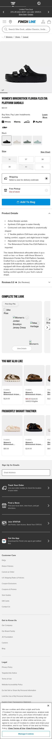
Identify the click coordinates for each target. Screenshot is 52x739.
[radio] (46, 178)
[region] (26, 721)
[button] (27, 317)
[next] (48, 12)
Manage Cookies (26, 734)
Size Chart (45, 152)
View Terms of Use (16, 728)
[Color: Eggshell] (17, 140)
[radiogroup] (26, 184)
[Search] (5, 29)
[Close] (48, 706)
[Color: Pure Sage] (27, 140)
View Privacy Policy (35, 728)
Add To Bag (27, 202)
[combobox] (26, 29)
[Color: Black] (7, 140)
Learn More (45, 115)
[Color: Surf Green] (37, 140)
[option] (26, 67)
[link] (27, 21)
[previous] (3, 12)
